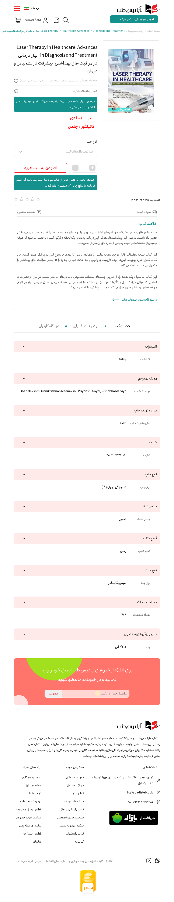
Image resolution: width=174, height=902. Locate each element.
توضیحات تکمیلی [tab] (85, 326)
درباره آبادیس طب (73, 801)
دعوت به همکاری (74, 777)
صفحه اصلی (153, 31)
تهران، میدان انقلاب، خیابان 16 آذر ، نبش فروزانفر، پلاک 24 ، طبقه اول (122, 780)
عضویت (53, 693)
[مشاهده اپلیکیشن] (133, 817)
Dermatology (89, 81)
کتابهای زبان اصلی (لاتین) (32, 81)
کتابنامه (79, 841)
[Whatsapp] (157, 861)
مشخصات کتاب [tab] (123, 326)
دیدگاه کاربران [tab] (49, 326)
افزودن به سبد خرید (40, 168)
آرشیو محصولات (136, 31)
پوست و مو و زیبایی (69, 81)
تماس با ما (78, 793)
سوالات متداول (75, 785)
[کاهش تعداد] (75, 168)
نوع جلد (92, 141)
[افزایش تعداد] (92, 168)
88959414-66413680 (140, 802)
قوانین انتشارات (75, 833)
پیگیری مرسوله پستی (72, 825)
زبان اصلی (53, 81)
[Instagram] (148, 861)
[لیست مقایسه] (55, 20)
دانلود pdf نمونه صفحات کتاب (139, 299)
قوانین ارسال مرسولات (71, 809)
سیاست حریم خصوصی (70, 817)
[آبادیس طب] (136, 9)
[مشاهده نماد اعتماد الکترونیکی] (128, 882)
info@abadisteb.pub (139, 792)
